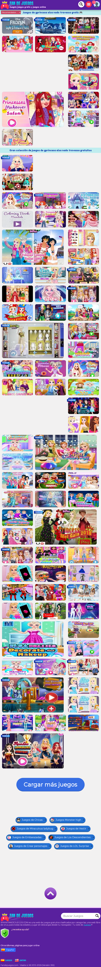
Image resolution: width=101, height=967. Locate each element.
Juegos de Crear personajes (30, 846)
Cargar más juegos (50, 784)
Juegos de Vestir (76, 828)
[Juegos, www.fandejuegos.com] (17, 5)
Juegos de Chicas (32, 819)
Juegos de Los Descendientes (72, 837)
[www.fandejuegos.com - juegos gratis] (17, 917)
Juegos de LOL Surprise (74, 846)
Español (10, 950)
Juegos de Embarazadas (27, 837)
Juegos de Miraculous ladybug (35, 828)
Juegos (87, 925)
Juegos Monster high (68, 819)
